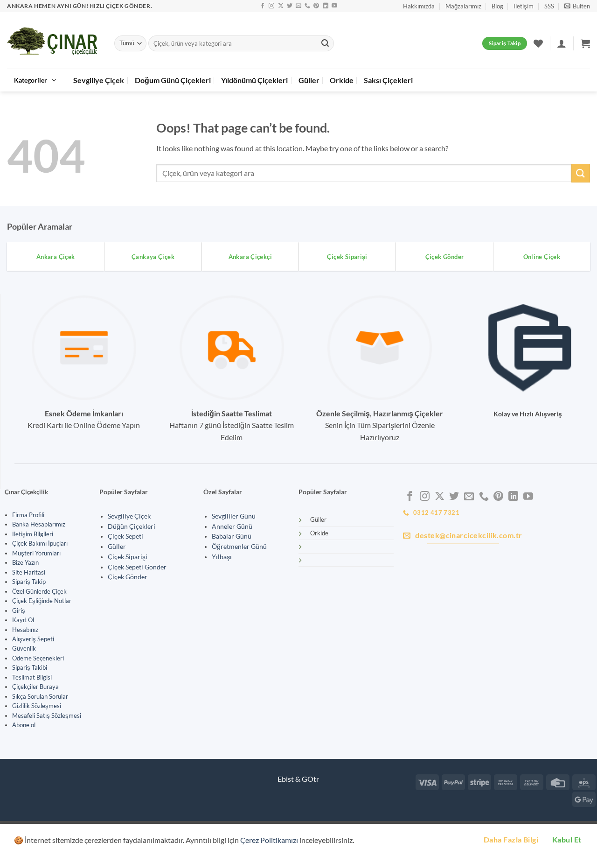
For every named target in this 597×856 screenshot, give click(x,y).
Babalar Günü (231, 536)
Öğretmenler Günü (239, 546)
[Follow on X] (281, 6)
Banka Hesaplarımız (38, 524)
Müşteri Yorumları (36, 553)
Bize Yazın (25, 562)
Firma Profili (28, 515)
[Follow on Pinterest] (316, 6)
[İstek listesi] (538, 43)
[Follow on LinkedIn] (325, 6)
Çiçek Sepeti (125, 536)
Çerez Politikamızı (269, 839)
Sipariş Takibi (29, 667)
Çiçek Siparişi (127, 557)
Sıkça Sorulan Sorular (40, 696)
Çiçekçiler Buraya (35, 686)
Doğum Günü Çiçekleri (173, 80)
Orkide (342, 80)
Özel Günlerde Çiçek (39, 591)
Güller (308, 80)
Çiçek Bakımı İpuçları (40, 543)
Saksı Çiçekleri (388, 80)
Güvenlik (24, 648)
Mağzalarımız (463, 6)
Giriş (18, 610)
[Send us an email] (298, 6)
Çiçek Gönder (127, 577)
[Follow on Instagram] (271, 6)
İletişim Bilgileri (32, 534)
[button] (577, 6)
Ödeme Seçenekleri (38, 658)
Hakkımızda (419, 6)
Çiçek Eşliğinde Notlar (41, 600)
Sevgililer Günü (234, 516)
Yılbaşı (222, 557)
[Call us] (307, 6)
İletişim (524, 6)
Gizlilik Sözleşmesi (36, 705)
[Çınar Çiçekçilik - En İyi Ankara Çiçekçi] (53, 41)
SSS (549, 6)
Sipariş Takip (29, 581)
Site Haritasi (28, 572)
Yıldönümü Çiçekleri (254, 80)
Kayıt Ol (23, 620)
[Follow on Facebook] (262, 6)
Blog (497, 6)
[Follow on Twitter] (289, 6)
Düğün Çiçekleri (131, 526)
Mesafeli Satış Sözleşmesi (46, 715)
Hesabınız (25, 629)
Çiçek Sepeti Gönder (137, 567)
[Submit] (325, 43)
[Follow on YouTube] (334, 6)
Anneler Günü (232, 526)
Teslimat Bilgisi (32, 677)
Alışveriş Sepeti (33, 639)
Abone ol (23, 725)
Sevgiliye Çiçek (98, 80)
